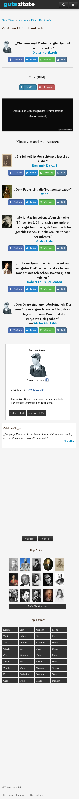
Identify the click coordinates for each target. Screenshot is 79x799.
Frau (54, 655)
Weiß (22, 680)
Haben (23, 636)
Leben (6, 629)
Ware (22, 668)
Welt (5, 636)
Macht (55, 636)
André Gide (44, 241)
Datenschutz (36, 795)
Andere (23, 642)
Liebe (55, 629)
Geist (55, 661)
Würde (6, 668)
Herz (22, 661)
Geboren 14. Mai (36, 412)
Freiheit (40, 674)
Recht (39, 661)
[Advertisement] (39, 493)
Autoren (29, 539)
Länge (39, 680)
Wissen (56, 668)
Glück (6, 648)
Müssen (40, 668)
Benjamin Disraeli (44, 165)
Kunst (6, 674)
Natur (39, 655)
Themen (45, 539)
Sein (22, 629)
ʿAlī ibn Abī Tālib (45, 323)
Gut (21, 648)
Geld (5, 680)
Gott (38, 636)
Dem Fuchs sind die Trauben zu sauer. (43, 189)
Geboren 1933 (17, 412)
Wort (54, 674)
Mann (55, 648)
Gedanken (25, 674)
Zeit (5, 642)
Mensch (40, 629)
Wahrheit (40, 642)
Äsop (44, 193)
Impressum (21, 795)
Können (24, 655)
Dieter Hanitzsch (44, 52)
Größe (55, 642)
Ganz (38, 648)
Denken (56, 680)
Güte (5, 655)
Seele (6, 661)
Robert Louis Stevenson (44, 282)
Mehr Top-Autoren (37, 606)
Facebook (8, 795)
